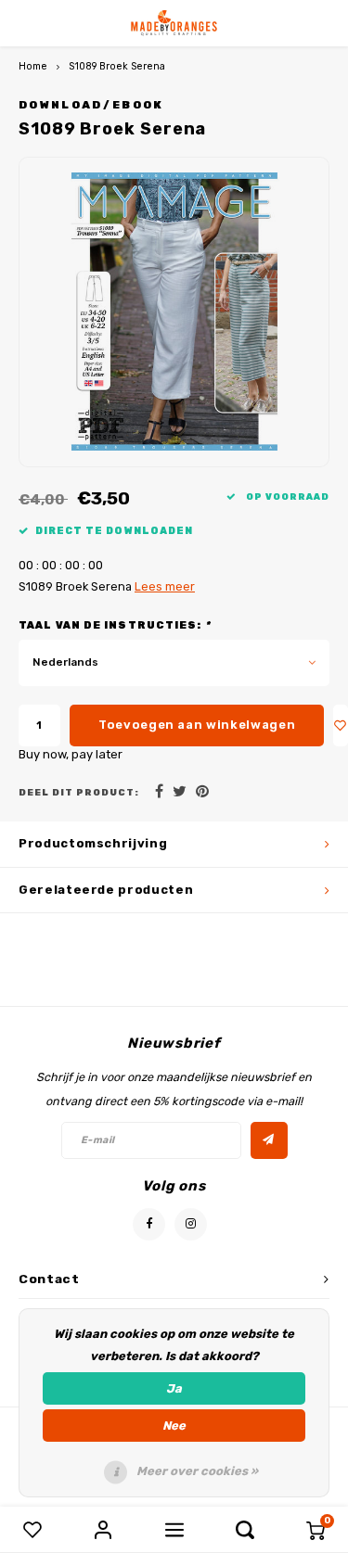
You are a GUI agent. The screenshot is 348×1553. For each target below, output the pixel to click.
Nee (174, 1425)
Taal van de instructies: (115, 625)
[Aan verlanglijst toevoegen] (340, 725)
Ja (174, 1388)
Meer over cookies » (197, 1471)
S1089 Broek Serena (117, 66)
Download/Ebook (91, 104)
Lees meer (165, 586)
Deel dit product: (79, 792)
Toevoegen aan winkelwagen (196, 725)
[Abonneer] (269, 1140)
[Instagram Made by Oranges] (190, 1224)
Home (33, 66)
